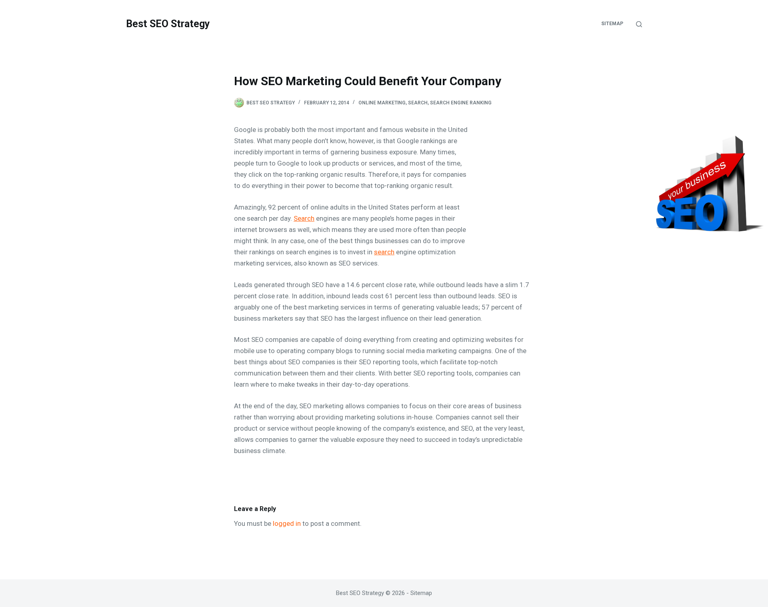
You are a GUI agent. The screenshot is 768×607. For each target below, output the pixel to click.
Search (418, 103)
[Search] (639, 24)
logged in (287, 523)
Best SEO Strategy (168, 24)
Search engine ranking (461, 103)
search (384, 252)
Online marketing (382, 103)
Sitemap (612, 23)
